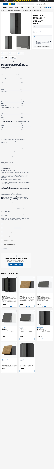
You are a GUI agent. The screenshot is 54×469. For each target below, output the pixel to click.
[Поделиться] (47, 16)
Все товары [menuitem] (47, 7)
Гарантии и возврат (17, 158)
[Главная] (1, 10)
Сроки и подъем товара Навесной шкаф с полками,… (42, 46)
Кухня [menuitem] (28, 7)
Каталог (4, 10)
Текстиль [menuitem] (34, 7)
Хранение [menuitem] (16, 7)
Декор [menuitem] (40, 7)
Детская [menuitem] (22, 7)
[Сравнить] (49, 16)
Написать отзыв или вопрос (16, 264)
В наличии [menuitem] (5, 7)
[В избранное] (51, 16)
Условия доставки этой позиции (38, 45)
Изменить (49, 36)
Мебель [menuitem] (10, 7)
